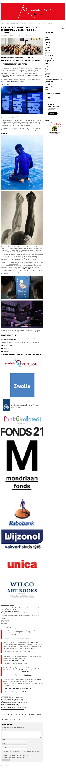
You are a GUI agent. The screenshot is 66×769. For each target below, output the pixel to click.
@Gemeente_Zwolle (8, 672)
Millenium (48, 67)
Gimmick (47, 47)
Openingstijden (28, 23)
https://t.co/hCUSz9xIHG (11, 688)
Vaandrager (48, 83)
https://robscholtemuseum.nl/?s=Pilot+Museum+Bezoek (13, 707)
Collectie (47, 42)
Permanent (15, 23)
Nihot (46, 68)
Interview (47, 57)
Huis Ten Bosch (49, 55)
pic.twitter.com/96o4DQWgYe (30, 648)
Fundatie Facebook (7, 348)
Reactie (4, 730)
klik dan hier (40, 613)
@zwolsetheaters (17, 670)
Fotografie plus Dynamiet (15, 258)
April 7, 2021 (28, 675)
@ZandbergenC (10, 683)
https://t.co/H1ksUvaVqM (17, 660)
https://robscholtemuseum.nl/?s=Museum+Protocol (12, 709)
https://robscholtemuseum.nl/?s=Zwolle (10, 704)
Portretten (47, 73)
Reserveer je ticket (5, 84)
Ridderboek (48, 75)
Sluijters (47, 78)
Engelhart (47, 46)
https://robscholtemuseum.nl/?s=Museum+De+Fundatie (14, 702)
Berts (46, 36)
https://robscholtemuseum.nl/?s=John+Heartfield (12, 699)
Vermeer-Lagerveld (50, 86)
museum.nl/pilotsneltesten (10, 340)
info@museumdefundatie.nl (12, 611)
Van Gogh (47, 84)
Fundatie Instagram (7, 345)
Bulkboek (47, 39)
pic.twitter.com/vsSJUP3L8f (24, 688)
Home (3, 23)
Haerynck (47, 50)
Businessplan (14, 35)
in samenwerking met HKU (32, 75)
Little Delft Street (49, 60)
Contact (50, 23)
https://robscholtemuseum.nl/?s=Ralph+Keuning (12, 698)
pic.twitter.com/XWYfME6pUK (21, 672)
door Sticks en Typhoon (10, 77)
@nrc (29, 631)
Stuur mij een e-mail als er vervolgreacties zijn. (16, 755)
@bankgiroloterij (34, 643)
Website (4, 747)
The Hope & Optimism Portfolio (53, 79)
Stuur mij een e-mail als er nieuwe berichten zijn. (17, 757)
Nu (8, 23)
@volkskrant (18, 631)
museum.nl (11, 72)
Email (3, 743)
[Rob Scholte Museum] (33, 11)
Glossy (47, 49)
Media (26, 35)
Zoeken (62, 28)
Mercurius (47, 65)
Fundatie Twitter (6, 351)
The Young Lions (49, 81)
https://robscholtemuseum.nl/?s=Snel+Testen (11, 706)
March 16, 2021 (26, 652)
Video (46, 87)
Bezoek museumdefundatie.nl (7, 605)
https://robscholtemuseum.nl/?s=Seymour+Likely (12, 701)
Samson (47, 76)
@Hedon (23, 670)
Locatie (22, 35)
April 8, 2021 (26, 692)
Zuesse (46, 89)
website (12, 81)
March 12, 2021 (26, 638)
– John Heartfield (10, 75)
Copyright (47, 44)
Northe (47, 70)
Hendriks (47, 52)
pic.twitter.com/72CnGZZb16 (10, 635)
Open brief (40, 23)
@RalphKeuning (36, 679)
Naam (3, 740)
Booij (46, 38)
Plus (46, 71)
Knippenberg (48, 58)
